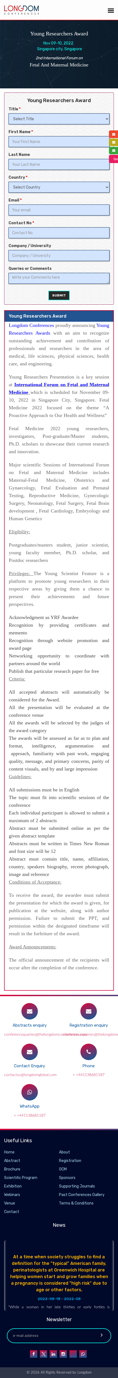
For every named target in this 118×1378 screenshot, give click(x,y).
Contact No (21, 223)
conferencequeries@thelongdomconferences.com (45, 1035)
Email (15, 200)
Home (9, 1152)
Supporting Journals (77, 1186)
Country (18, 177)
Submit (59, 295)
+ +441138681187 (89, 1075)
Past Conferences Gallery (82, 1194)
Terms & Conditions (76, 1203)
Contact (11, 1211)
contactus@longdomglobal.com (30, 1075)
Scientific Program (20, 1177)
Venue (9, 1203)
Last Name (19, 154)
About (64, 1152)
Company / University (30, 245)
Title (15, 109)
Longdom (83, 1372)
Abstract (12, 1160)
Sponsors (67, 1177)
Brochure (12, 1169)
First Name (21, 132)
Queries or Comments (30, 268)
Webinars (12, 1194)
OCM (63, 1169)
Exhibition (13, 1186)
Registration (70, 1160)
